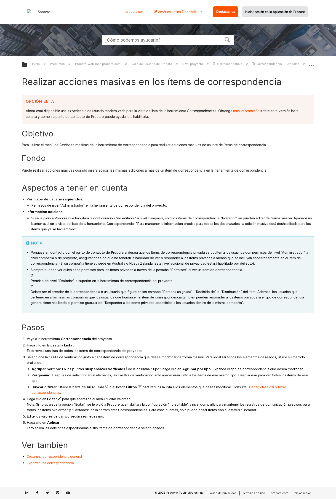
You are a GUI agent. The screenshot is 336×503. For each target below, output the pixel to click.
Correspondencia (229, 64)
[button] (227, 39)
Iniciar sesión (303, 493)
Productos (58, 64)
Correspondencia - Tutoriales (278, 64)
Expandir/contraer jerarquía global (27, 64)
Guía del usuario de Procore (152, 64)
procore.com (134, 11)
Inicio (36, 64)
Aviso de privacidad (223, 493)
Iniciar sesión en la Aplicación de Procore (275, 12)
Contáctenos (225, 11)
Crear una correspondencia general (54, 456)
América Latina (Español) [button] (176, 12)
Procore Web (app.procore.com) (98, 64)
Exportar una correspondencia (50, 463)
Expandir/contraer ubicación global (311, 63)
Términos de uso (253, 493)
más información (246, 111)
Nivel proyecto (193, 64)
